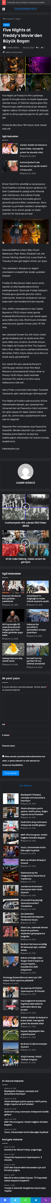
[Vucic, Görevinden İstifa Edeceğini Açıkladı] (11, 851)
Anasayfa (9, 19)
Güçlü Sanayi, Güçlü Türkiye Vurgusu (31, 1058)
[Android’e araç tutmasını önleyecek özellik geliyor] (11, 826)
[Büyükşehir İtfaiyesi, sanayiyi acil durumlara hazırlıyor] (11, 798)
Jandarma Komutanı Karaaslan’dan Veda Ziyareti (31, 889)
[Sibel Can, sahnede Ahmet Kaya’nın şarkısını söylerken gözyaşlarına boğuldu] (11, 931)
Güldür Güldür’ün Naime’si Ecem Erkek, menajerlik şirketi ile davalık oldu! (33, 149)
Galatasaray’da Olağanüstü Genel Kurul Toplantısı (33, 875)
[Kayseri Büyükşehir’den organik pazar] (11, 1035)
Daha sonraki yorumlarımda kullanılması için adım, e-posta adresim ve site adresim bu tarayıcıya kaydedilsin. (23, 760)
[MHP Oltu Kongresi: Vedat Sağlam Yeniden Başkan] (11, 838)
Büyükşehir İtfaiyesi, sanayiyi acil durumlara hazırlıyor (33, 797)
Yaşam (18, 19)
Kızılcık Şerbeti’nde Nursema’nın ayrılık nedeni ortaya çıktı (33, 166)
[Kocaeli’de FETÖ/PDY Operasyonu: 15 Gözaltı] (11, 992)
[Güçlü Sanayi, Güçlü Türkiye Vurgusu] (11, 1060)
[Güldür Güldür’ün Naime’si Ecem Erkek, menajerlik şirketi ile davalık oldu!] (10, 148)
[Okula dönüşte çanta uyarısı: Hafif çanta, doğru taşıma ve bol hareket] (11, 812)
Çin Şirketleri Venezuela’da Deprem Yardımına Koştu (32, 916)
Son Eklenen (25, 785)
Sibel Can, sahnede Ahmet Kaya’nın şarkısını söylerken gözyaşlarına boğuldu (34, 932)
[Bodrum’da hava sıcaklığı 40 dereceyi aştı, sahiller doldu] (11, 948)
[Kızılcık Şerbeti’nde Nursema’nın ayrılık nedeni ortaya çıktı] (10, 166)
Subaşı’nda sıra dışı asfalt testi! (12, 659)
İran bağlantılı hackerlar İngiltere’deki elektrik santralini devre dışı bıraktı (33, 1005)
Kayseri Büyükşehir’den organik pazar (32, 1033)
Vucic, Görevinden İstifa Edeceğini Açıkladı (33, 849)
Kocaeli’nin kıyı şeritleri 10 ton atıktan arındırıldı (36, 661)
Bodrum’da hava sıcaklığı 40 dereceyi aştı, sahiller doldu (34, 947)
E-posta (6, 735)
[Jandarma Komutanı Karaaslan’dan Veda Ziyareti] (11, 890)
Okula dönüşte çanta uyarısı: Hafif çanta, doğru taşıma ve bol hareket (34, 811)
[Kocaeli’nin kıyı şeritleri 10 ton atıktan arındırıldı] (38, 649)
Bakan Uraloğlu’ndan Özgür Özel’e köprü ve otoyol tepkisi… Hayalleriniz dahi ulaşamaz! (32, 963)
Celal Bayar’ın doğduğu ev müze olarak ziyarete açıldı (38, 598)
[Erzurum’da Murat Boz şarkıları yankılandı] (13, 587)
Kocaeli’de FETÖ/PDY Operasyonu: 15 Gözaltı (33, 990)
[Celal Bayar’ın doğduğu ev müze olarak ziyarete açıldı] (38, 587)
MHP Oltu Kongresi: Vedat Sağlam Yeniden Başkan (34, 836)
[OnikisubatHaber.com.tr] (25, 8)
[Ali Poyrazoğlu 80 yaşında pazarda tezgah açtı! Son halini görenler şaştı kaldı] (13, 615)
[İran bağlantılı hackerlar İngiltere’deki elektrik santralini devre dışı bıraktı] (11, 1004)
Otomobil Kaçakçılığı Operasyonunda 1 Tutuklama (31, 903)
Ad (4, 724)
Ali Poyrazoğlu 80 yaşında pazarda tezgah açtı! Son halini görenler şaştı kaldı (12, 630)
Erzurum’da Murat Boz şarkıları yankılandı (11, 598)
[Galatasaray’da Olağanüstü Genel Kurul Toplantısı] (11, 876)
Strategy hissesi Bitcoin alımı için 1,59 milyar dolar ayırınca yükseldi (22, 979)
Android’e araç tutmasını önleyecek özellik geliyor (29, 2)
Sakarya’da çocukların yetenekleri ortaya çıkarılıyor (36, 628)
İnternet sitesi (8, 746)
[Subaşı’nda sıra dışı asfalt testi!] (13, 649)
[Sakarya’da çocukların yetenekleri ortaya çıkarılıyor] (38, 615)
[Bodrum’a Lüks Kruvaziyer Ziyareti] (11, 1047)
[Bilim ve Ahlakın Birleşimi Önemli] (11, 864)
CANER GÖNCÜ (13, 48)
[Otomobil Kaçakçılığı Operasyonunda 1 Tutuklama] (11, 904)
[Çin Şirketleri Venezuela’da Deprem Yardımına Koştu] (11, 917)
